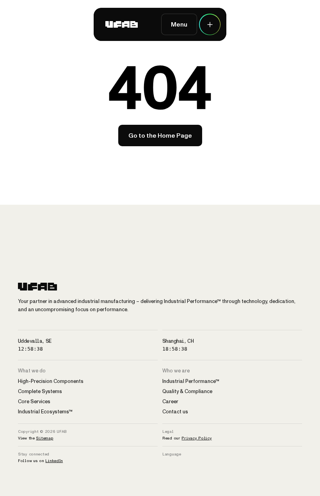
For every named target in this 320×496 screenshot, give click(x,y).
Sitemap (44, 438)
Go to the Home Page (160, 135)
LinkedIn (54, 460)
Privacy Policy (196, 438)
